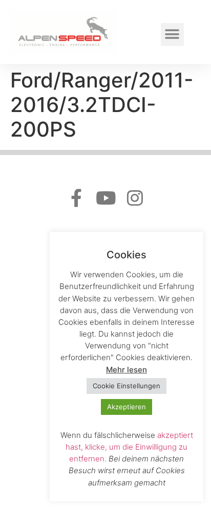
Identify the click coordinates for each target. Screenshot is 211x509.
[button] (172, 34)
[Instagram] (135, 198)
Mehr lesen (126, 369)
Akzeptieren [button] (126, 407)
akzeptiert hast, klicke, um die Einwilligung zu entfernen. (129, 446)
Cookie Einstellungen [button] (126, 386)
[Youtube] (106, 198)
